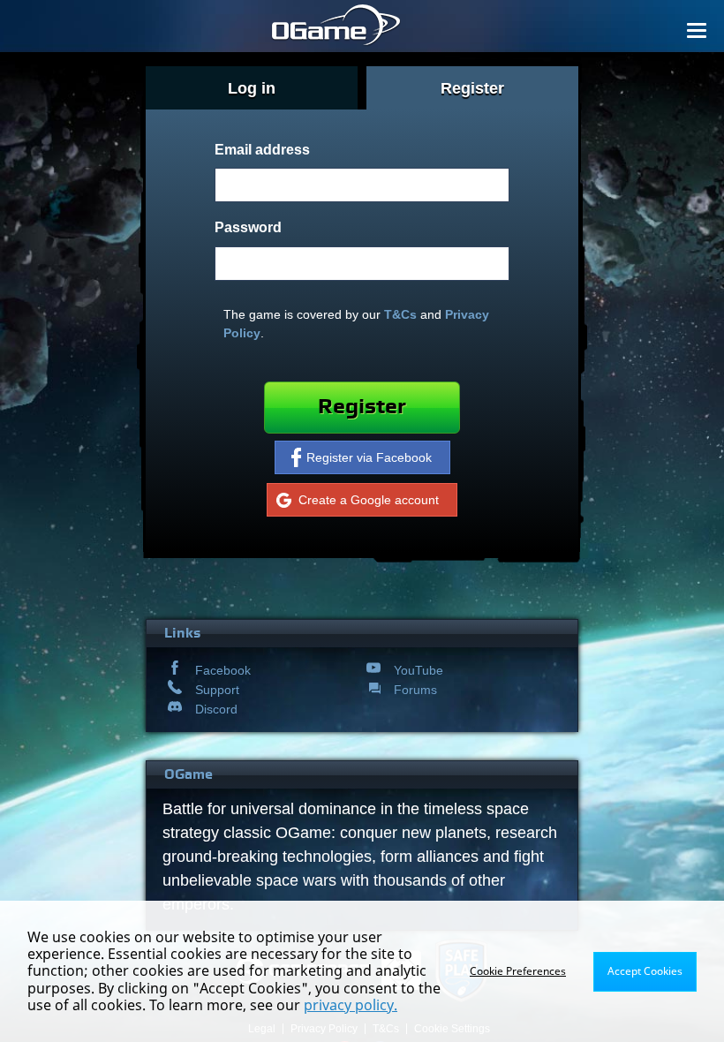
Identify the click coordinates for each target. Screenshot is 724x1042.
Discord (216, 709)
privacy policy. (350, 1005)
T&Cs (400, 314)
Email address (262, 149)
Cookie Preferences (518, 970)
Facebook (223, 670)
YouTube (418, 670)
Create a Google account (368, 500)
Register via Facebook (369, 457)
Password (248, 227)
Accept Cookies (645, 970)
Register (362, 407)
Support (217, 690)
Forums (415, 690)
